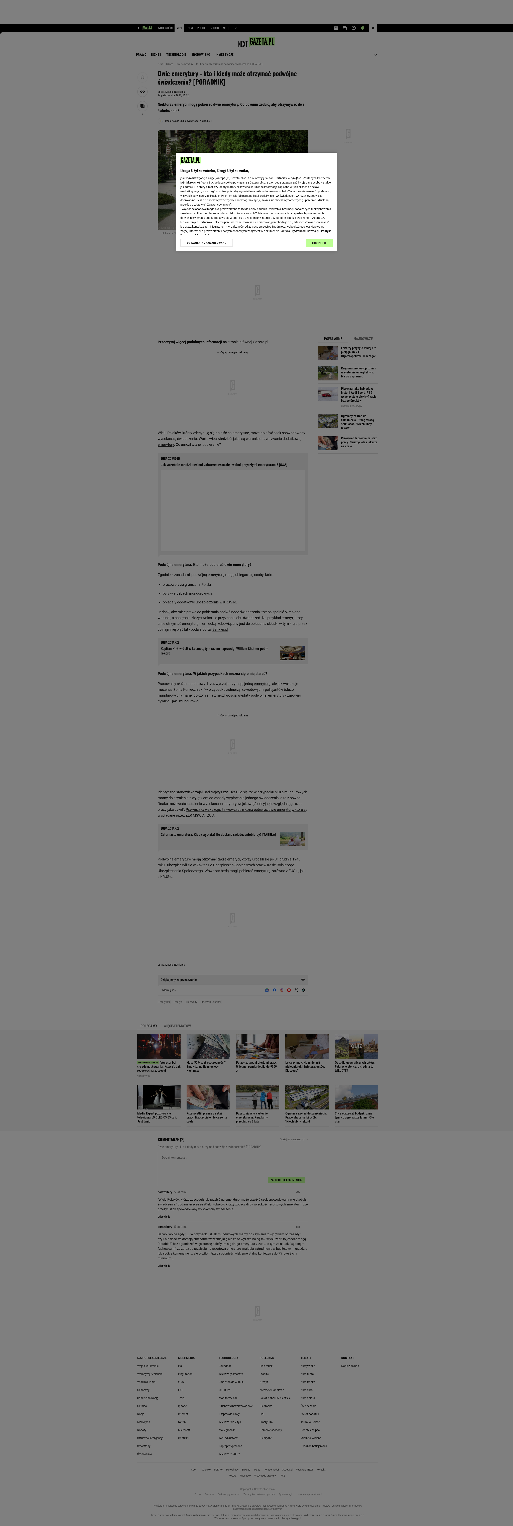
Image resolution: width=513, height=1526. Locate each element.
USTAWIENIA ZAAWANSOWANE (206, 242)
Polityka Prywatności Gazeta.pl (299, 231)
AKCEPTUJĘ (319, 243)
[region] (256, 202)
